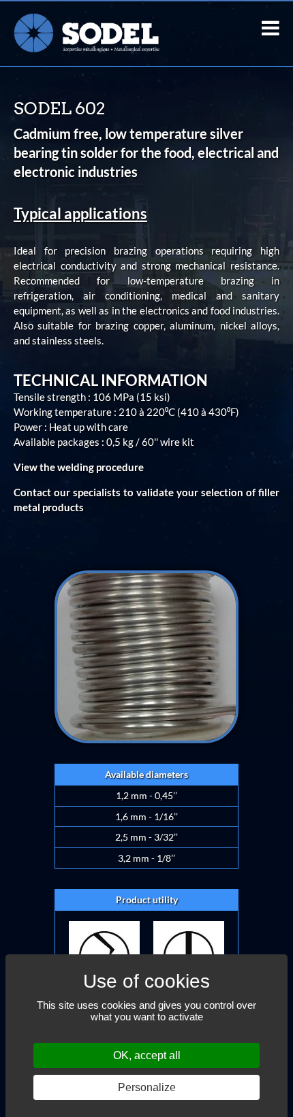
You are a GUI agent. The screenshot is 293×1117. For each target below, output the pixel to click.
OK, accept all (147, 1055)
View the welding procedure (79, 467)
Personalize (147, 1087)
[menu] (270, 28)
